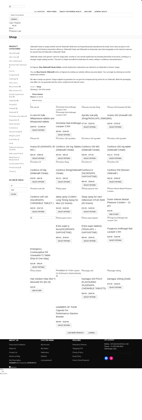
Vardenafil (13, 112)
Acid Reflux (13, 139)
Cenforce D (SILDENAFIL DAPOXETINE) (89, 173)
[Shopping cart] (9, 34)
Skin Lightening (15, 61)
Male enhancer (14, 90)
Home (32, 87)
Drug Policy (77, 356)
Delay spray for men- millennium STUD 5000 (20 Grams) (93, 199)
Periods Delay (14, 167)
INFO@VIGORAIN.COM (119, 344)
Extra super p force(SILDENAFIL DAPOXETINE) (65, 229)
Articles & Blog (14, 356)
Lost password (46, 360)
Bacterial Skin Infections (18, 65)
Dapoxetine (13, 120)
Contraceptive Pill (15, 164)
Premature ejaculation (17, 116)
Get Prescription (15, 360)
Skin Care (12, 57)
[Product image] (69, 114)
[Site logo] (17, 8)
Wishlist (44, 356)
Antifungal (13, 79)
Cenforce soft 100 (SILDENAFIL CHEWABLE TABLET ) (42, 199)
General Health (14, 132)
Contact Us (13, 352)
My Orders (44, 348)
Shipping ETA (78, 348)
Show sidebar (37, 94)
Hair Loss (12, 83)
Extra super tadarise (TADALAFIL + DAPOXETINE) (92, 229)
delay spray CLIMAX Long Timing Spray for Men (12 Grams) (67, 199)
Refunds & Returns (80, 345)
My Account (45, 345)
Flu (10, 143)
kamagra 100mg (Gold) (118, 279)
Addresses (45, 352)
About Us (12, 348)
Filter (13, 194)
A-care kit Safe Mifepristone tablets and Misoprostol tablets (42, 118)
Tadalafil (12, 108)
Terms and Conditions (17, 345)
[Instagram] (111, 358)
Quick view (38, 111)
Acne (11, 71)
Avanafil (12, 104)
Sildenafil (12, 101)
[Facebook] (106, 358)
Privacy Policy (78, 352)
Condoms (12, 128)
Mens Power (13, 87)
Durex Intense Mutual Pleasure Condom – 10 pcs (118, 202)
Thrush (11, 171)
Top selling (13, 53)
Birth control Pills (15, 153)
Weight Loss (13, 136)
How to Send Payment (81, 360)
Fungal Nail (13, 75)
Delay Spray (13, 124)
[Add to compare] (32, 111)
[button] (114, 214)
